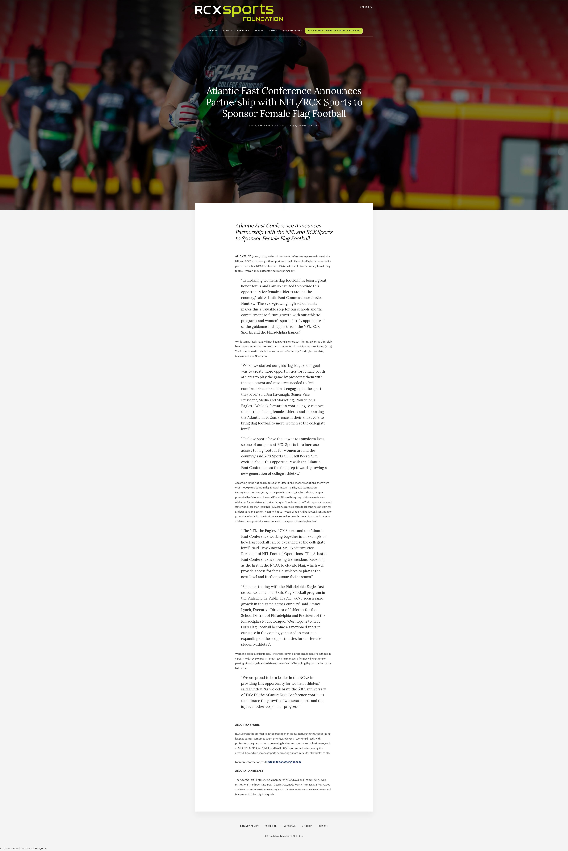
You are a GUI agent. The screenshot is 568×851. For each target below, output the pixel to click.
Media (252, 126)
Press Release (267, 126)
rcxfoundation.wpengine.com (283, 762)
